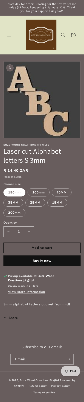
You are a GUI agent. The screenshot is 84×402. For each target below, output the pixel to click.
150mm (14, 192)
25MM (35, 202)
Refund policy (38, 386)
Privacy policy (60, 386)
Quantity (10, 223)
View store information (26, 292)
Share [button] (13, 318)
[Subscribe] (68, 359)
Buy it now (42, 260)
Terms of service (44, 392)
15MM (57, 202)
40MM (61, 192)
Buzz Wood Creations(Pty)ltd (39, 380)
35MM (13, 202)
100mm (38, 192)
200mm (14, 212)
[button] (9, 35)
